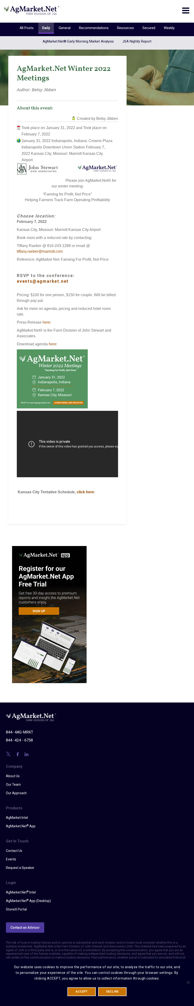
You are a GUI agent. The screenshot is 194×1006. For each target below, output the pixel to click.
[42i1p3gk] (49, 611)
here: (47, 322)
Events (11, 859)
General (65, 28)
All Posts (27, 28)
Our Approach (16, 793)
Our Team (13, 784)
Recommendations (94, 28)
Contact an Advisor (25, 927)
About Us (13, 776)
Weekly (169, 28)
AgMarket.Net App (20, 826)
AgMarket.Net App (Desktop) (28, 900)
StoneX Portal (16, 909)
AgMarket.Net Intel (21, 892)
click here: (86, 492)
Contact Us (14, 851)
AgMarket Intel (17, 818)
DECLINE (112, 991)
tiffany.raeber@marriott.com (40, 251)
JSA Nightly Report (136, 41)
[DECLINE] (188, 982)
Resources (125, 28)
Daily (46, 28)
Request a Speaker (20, 868)
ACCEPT (81, 991)
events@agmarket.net (43, 281)
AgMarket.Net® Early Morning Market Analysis (78, 41)
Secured (148, 28)
